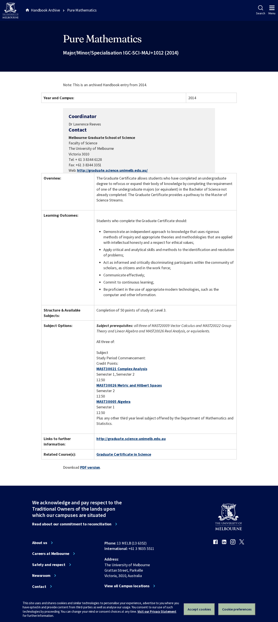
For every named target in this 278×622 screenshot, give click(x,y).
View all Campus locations (126, 586)
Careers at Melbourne (50, 553)
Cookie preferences (237, 609)
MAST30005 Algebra (113, 401)
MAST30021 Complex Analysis (121, 368)
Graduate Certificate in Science (123, 454)
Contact (39, 586)
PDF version (90, 467)
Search (260, 13)
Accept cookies (199, 609)
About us (39, 542)
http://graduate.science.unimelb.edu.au (131, 438)
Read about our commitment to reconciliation (71, 524)
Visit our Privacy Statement (156, 611)
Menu (271, 13)
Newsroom (41, 575)
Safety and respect (48, 564)
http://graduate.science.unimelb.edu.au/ (112, 170)
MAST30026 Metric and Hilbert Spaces (129, 385)
